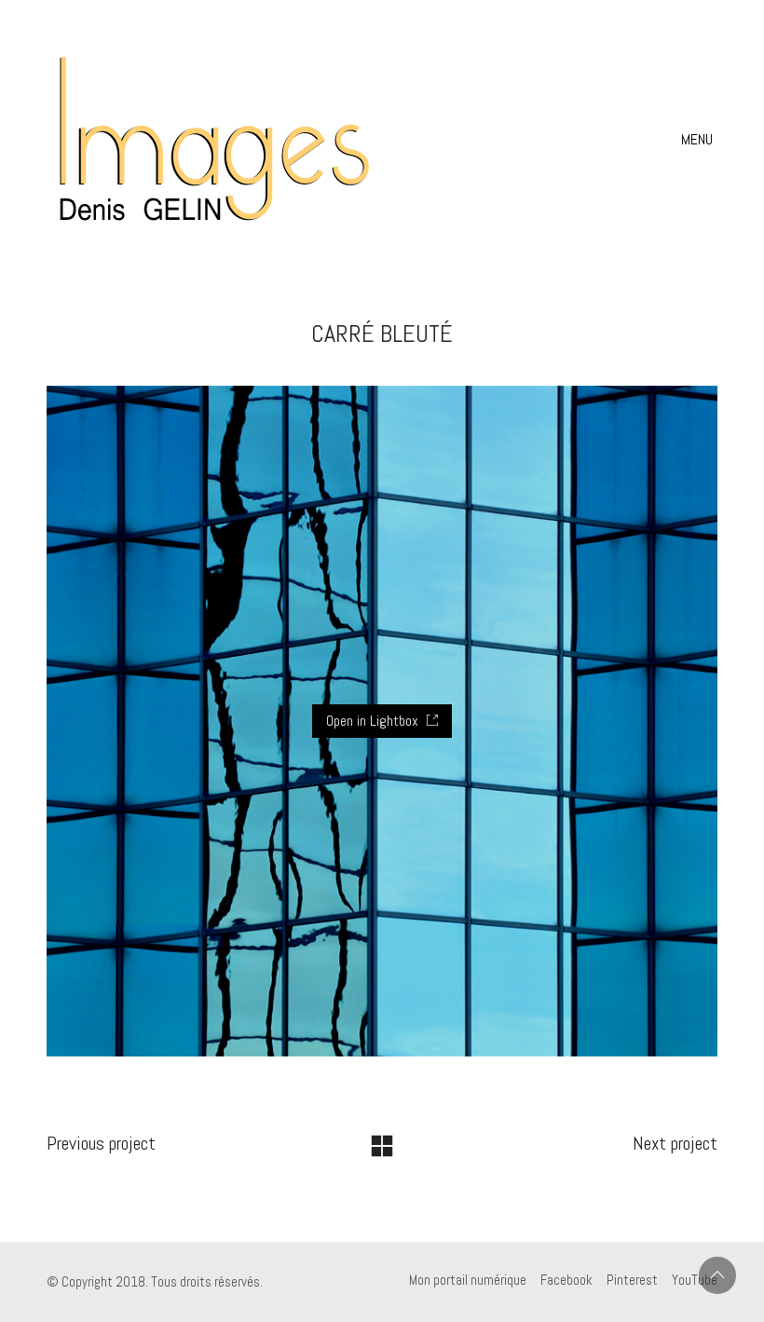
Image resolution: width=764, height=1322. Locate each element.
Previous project (101, 1143)
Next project (675, 1143)
